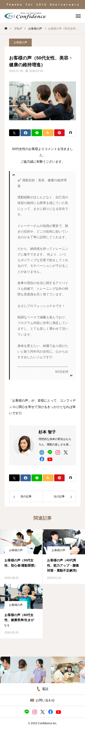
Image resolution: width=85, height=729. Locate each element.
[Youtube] (50, 459)
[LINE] (50, 452)
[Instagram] (58, 452)
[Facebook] (42, 459)
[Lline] (37, 132)
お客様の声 (20, 42)
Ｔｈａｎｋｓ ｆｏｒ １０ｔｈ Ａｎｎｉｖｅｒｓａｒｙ (42, 4)
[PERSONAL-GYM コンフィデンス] (25, 16)
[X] (65, 452)
